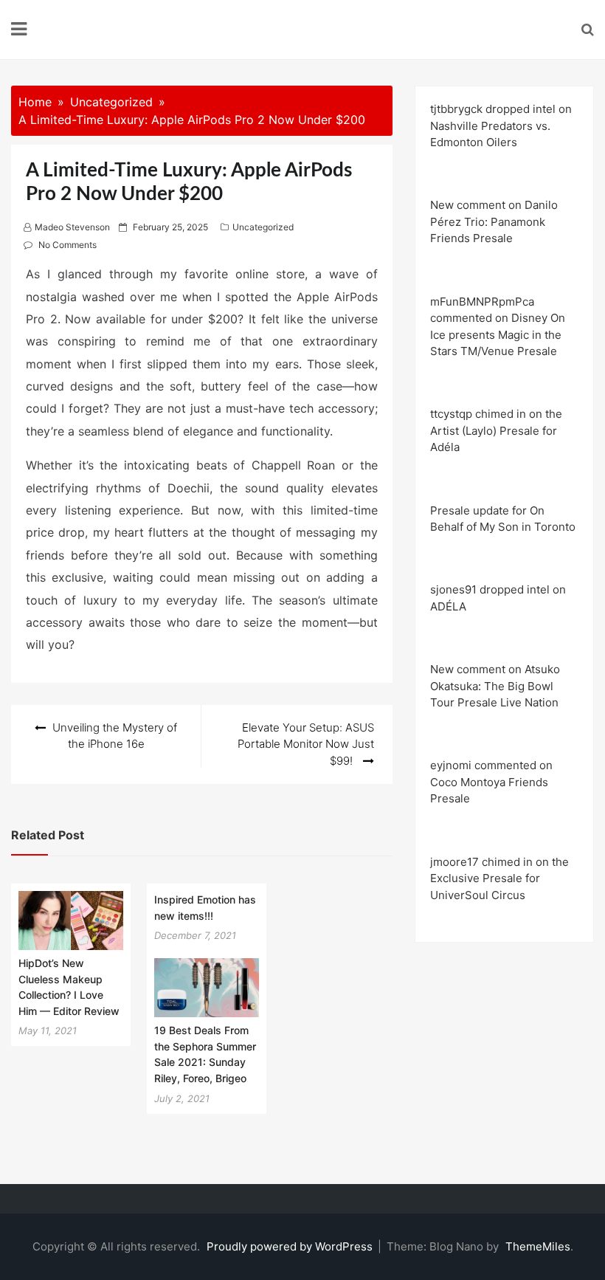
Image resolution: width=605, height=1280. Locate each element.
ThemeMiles (537, 1246)
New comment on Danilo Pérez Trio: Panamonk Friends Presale (494, 221)
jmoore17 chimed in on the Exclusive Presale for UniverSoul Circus (499, 878)
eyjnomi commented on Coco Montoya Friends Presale (491, 781)
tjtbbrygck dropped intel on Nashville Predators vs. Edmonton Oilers (501, 125)
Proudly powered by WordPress (291, 1246)
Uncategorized (263, 227)
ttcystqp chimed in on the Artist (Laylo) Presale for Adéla (496, 430)
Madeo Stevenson (72, 227)
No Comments (67, 244)
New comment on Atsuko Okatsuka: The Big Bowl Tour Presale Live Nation (495, 685)
